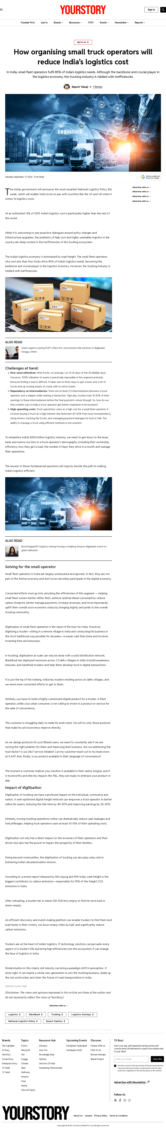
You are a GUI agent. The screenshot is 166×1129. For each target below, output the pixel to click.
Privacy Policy (100, 1115)
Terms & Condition (118, 1115)
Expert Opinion (54, 1021)
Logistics (13, 1014)
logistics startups (81, 1014)
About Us (78, 1115)
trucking (55, 1014)
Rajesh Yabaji (80, 87)
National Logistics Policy (21, 1021)
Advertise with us (58, 1006)
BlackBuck (34, 1014)
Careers (88, 1115)
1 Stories (97, 86)
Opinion (81, 42)
